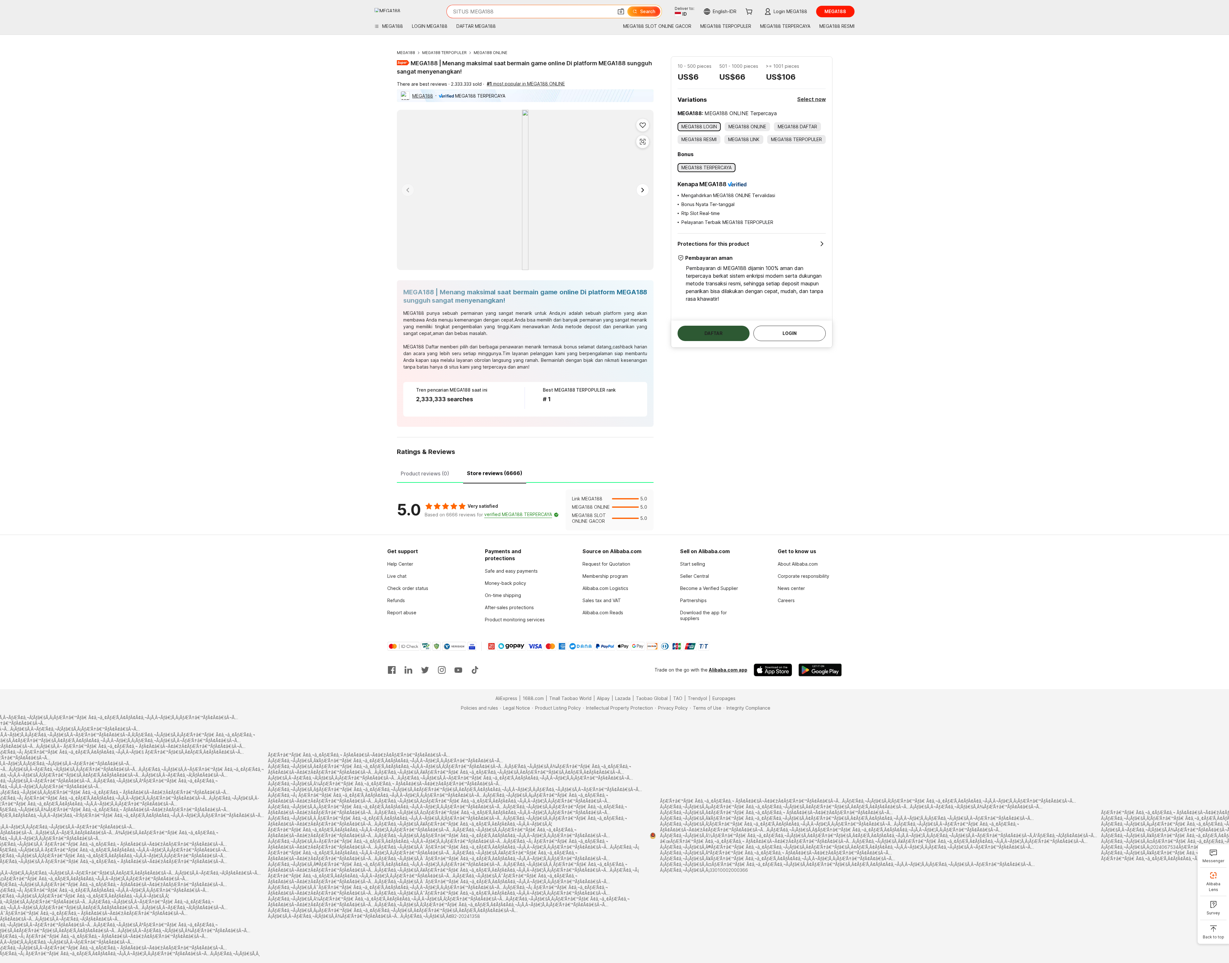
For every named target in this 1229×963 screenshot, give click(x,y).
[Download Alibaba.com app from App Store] (773, 670)
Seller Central (694, 576)
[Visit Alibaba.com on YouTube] (458, 669)
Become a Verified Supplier (709, 588)
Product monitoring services (515, 619)
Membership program (605, 576)
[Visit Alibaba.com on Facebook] (391, 669)
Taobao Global (652, 698)
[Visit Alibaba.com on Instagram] (441, 669)
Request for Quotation (606, 564)
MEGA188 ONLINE (490, 52)
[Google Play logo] (387, 10)
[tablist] (525, 472)
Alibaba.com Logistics (605, 588)
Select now (811, 99)
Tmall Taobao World (570, 698)
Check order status (407, 588)
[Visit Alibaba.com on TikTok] (474, 669)
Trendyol (697, 698)
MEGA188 (406, 52)
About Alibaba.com (798, 564)
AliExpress (506, 698)
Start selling (692, 564)
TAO (677, 698)
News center (791, 588)
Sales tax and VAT (601, 600)
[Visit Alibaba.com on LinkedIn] (408, 669)
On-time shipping (503, 595)
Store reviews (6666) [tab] (494, 473)
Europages (723, 698)
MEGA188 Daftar (421, 346)
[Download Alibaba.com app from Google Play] (820, 670)
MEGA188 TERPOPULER (444, 52)
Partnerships (693, 600)
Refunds (396, 600)
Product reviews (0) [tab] (425, 473)
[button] (621, 11)
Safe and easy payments (511, 571)
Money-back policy (505, 583)
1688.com (533, 698)
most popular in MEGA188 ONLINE (526, 83)
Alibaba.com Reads (602, 612)
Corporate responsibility (803, 576)
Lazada (623, 698)
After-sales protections (509, 607)
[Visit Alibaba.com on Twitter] (425, 669)
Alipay (603, 698)
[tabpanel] (525, 510)
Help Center (400, 564)
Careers (786, 600)
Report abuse (401, 612)
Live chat (396, 576)
